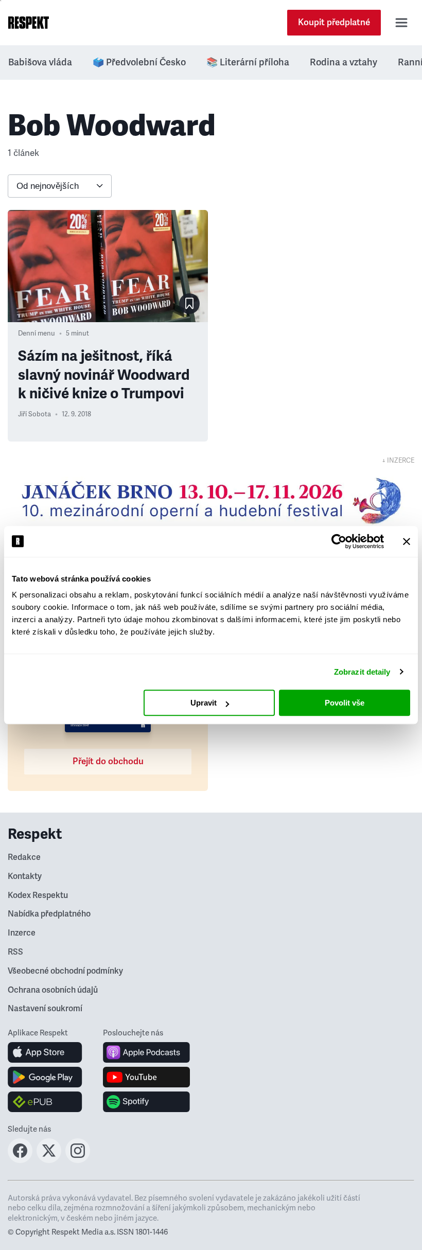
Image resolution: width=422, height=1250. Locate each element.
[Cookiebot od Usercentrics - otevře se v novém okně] (339, 541)
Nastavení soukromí (45, 1008)
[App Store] (45, 1052)
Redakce (24, 857)
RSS (15, 952)
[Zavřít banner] (406, 541)
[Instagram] (77, 1160)
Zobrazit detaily (362, 671)
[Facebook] (20, 1160)
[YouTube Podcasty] (146, 1077)
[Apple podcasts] (146, 1052)
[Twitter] (49, 1160)
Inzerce (22, 933)
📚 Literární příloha (247, 62)
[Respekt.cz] (28, 22)
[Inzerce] (211, 500)
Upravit (203, 702)
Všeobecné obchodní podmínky (65, 971)
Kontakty (25, 876)
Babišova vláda (40, 62)
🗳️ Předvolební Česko (139, 62)
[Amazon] (45, 1101)
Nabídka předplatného (49, 914)
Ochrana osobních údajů (53, 990)
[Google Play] (45, 1077)
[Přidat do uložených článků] (189, 303)
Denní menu (36, 333)
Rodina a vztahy (343, 62)
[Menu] (401, 22)
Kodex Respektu (38, 895)
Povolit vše (344, 702)
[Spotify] (146, 1101)
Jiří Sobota (34, 414)
